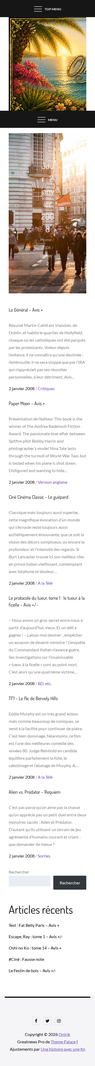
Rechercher (19, 871)
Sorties (44, 855)
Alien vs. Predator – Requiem (34, 792)
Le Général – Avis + (26, 310)
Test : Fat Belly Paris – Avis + (34, 925)
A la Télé (45, 582)
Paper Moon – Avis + (27, 403)
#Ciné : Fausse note (26, 959)
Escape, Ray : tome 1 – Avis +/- (36, 936)
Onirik (64, 1034)
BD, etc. (44, 683)
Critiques (46, 388)
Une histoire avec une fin (63, 1049)
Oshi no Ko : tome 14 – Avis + (35, 947)
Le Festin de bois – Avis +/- (32, 970)
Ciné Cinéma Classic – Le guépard (38, 497)
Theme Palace (63, 1041)
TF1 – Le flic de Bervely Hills (33, 698)
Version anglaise (52, 481)
